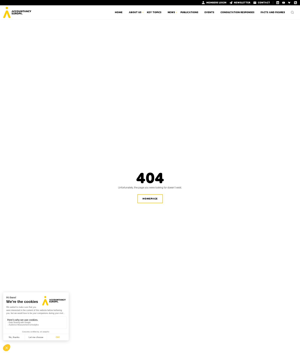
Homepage (150, 198)
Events (209, 12)
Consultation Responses (237, 12)
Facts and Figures (273, 12)
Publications (189, 12)
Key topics (154, 12)
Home (118, 12)
